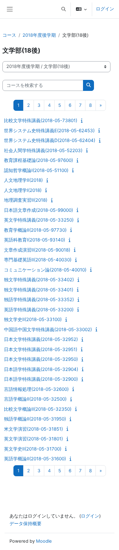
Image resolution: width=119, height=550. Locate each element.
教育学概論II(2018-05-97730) (35, 230)
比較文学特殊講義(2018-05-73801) (40, 120)
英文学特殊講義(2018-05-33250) (39, 220)
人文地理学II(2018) (23, 180)
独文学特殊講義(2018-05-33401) (38, 290)
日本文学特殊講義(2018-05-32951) (40, 349)
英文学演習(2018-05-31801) (33, 439)
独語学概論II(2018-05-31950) (35, 419)
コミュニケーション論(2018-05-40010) (45, 270)
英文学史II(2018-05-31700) (32, 449)
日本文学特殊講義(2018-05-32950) (41, 359)
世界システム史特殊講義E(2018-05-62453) (49, 130)
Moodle (44, 541)
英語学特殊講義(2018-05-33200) (39, 309)
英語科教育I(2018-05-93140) (34, 240)
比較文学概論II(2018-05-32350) (37, 409)
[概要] (83, 120)
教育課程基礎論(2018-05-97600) (38, 160)
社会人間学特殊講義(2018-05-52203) (43, 150)
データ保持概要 (25, 523)
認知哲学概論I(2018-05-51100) (36, 170)
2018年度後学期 (39, 35)
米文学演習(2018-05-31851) (33, 429)
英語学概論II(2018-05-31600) (35, 459)
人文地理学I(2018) (22, 190)
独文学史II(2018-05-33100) (33, 319)
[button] (63, 9)
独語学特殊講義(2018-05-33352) (39, 299)
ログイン (105, 9)
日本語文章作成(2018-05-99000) (38, 210)
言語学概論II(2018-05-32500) (35, 399)
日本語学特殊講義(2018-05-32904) (41, 369)
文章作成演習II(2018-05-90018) (37, 250)
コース (9, 35)
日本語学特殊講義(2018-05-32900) (41, 379)
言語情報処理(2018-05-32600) (36, 389)
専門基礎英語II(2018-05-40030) (37, 260)
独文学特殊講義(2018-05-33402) (39, 279)
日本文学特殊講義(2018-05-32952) (41, 339)
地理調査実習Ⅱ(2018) (25, 200)
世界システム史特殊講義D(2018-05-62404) (49, 140)
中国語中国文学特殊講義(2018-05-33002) (48, 329)
